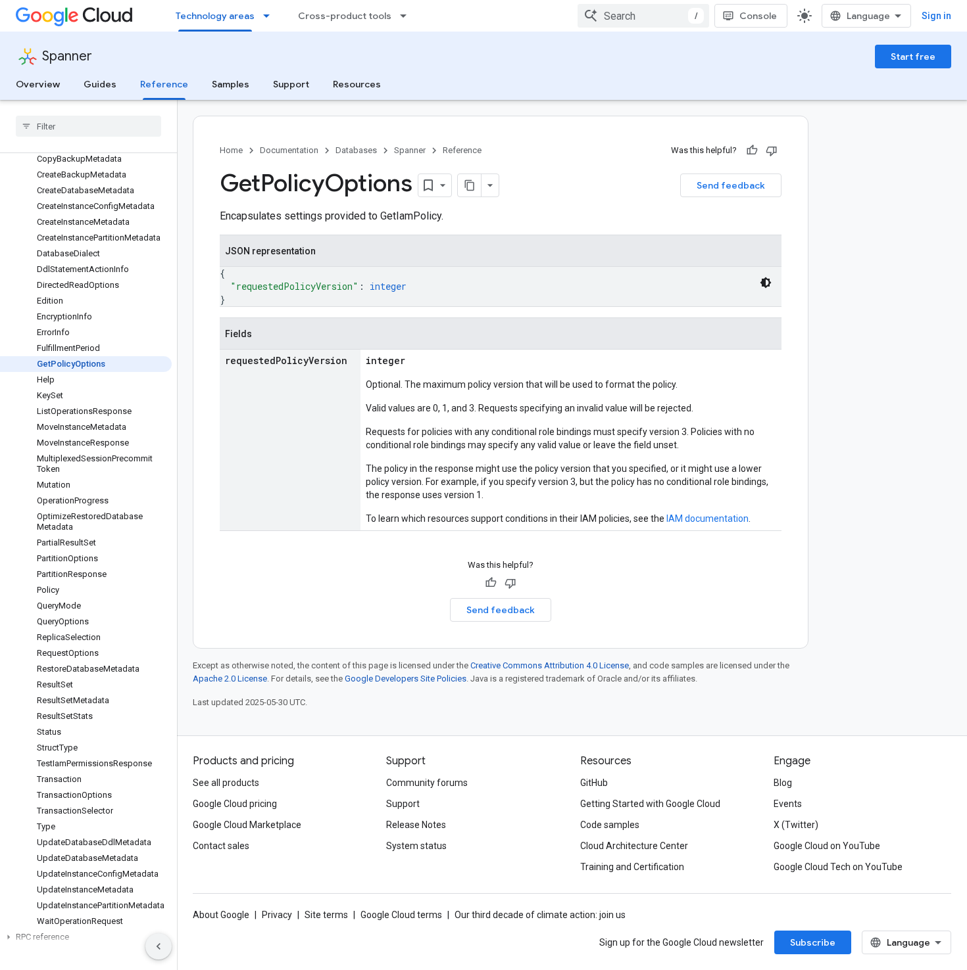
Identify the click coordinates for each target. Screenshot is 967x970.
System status (416, 846)
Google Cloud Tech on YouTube (838, 867)
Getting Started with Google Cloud (650, 803)
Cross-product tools (344, 16)
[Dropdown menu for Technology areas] (270, 16)
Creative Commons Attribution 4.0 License (549, 665)
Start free (913, 56)
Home (231, 150)
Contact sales (221, 846)
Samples (230, 84)
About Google (221, 915)
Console (758, 16)
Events (788, 803)
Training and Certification (632, 867)
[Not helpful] (771, 150)
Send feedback (731, 185)
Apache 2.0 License (230, 678)
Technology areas (215, 16)
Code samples (609, 825)
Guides (100, 84)
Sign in (936, 16)
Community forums (427, 782)
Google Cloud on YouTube (827, 846)
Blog (783, 782)
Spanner (67, 56)
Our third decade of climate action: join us (540, 915)
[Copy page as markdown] (470, 185)
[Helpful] (752, 150)
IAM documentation (707, 518)
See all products (226, 782)
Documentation (289, 150)
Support (291, 84)
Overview (38, 84)
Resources (357, 84)
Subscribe (812, 942)
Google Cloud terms (401, 915)
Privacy (277, 915)
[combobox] (643, 16)
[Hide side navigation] (158, 946)
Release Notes (416, 825)
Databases (356, 150)
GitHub (594, 782)
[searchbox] (88, 126)
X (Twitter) (796, 825)
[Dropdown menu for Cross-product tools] (407, 16)
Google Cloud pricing (235, 803)
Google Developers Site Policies (405, 678)
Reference (164, 84)
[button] (86, 937)
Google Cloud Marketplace (247, 825)
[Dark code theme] (765, 282)
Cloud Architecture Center (634, 846)
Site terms (326, 915)
